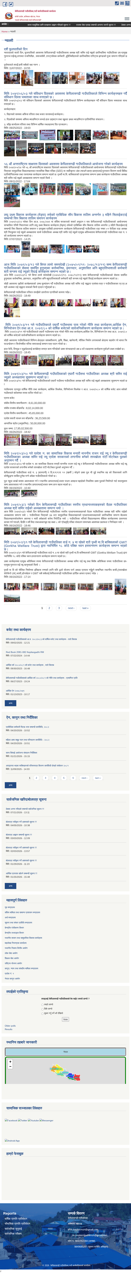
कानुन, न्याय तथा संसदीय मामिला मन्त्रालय (21, 968)
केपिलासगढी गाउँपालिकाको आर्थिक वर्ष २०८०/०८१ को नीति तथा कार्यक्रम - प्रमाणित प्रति (41, 678)
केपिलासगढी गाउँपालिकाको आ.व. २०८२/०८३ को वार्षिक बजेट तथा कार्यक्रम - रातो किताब (41, 639)
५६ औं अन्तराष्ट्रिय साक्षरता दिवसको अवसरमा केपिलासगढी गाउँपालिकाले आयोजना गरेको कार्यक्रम (63, 164)
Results (8, 1029)
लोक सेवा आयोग (11, 953)
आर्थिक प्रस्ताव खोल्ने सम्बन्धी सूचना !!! (21, 873)
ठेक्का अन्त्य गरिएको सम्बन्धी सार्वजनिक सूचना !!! (25, 809)
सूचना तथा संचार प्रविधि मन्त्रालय (19, 922)
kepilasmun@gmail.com (85, 1229)
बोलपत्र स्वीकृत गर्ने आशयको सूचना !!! (21, 822)
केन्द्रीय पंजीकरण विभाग (14, 927)
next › (71, 608)
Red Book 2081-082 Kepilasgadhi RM (25, 652)
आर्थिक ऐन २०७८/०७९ (15, 691)
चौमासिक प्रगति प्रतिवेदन (17, 1223)
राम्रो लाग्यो (48, 1004)
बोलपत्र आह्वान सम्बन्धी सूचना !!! (19, 834)
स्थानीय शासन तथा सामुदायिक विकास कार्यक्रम (24, 938)
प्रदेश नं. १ (10, 973)
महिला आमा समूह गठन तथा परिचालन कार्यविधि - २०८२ (27, 740)
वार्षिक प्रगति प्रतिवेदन (16, 1218)
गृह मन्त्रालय (10, 907)
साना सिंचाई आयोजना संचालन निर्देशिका (21, 752)
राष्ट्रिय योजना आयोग (14, 963)
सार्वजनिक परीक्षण (13, 1233)
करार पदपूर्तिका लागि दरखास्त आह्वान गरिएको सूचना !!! (38, 25)
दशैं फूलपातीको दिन (15, 49)
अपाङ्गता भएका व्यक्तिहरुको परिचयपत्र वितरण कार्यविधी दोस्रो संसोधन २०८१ (37, 765)
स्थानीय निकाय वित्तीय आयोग (16, 948)
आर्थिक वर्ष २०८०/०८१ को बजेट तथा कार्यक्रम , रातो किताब (30, 665)
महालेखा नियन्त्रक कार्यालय (16, 943)
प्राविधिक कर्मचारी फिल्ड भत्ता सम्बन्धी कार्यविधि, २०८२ (27, 727)
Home (5, 31)
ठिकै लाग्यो (48, 1008)
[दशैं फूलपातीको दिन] (12, 77)
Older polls (10, 1025)
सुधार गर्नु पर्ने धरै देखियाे (53, 1013)
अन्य (10, 703)
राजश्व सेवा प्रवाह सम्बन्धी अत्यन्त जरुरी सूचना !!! (85, 25)
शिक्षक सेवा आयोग (12, 958)
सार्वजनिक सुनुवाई (13, 1228)
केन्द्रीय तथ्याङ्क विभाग (14, 933)
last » (85, 608)
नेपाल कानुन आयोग (12, 978)
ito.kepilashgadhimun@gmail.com (90, 1235)
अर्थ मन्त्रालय (10, 917)
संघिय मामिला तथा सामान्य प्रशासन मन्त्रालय (23, 912)
